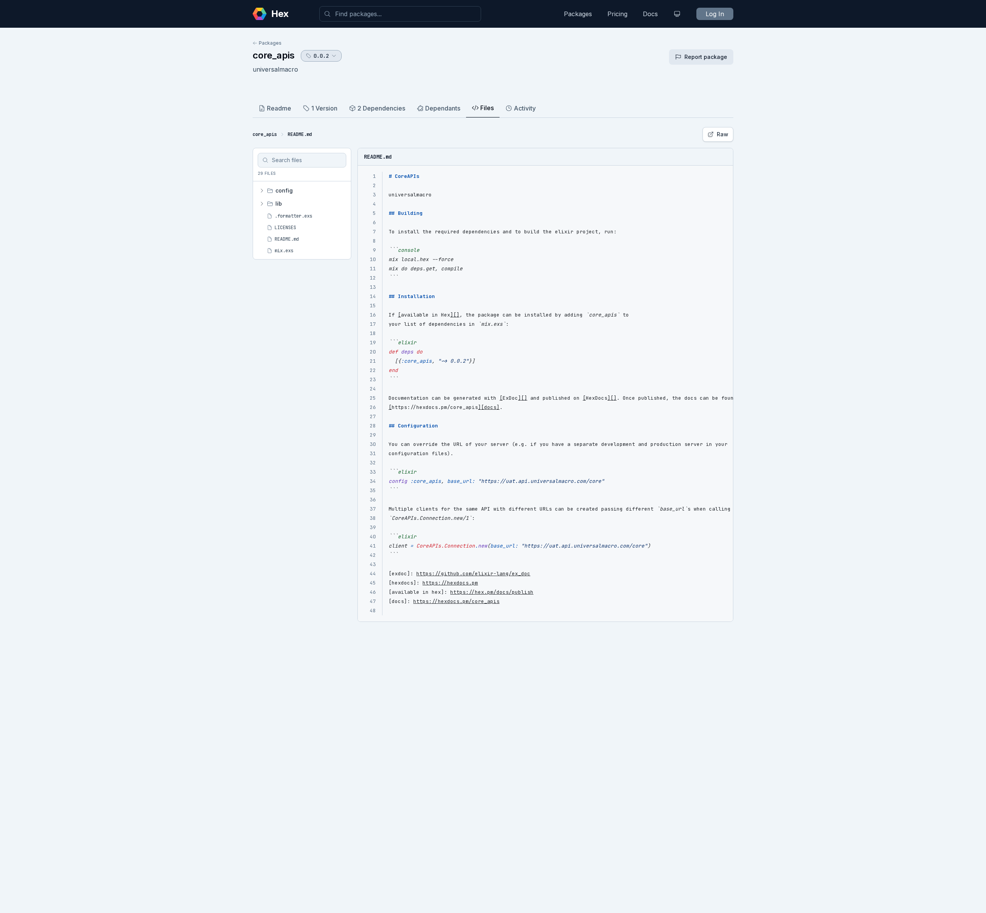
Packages (578, 14)
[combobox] (400, 14)
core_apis (274, 55)
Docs (650, 14)
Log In (715, 14)
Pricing (617, 14)
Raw (722, 134)
